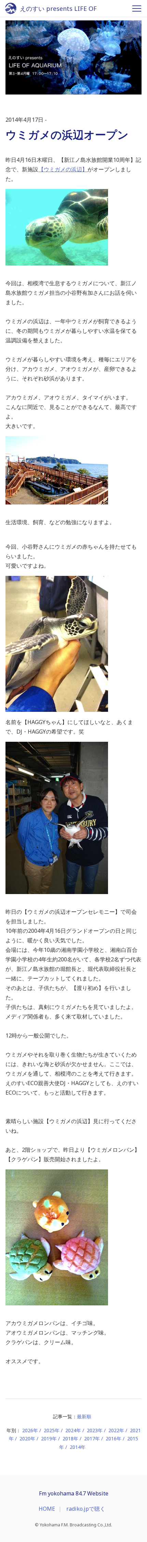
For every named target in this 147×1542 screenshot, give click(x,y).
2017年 (92, 1438)
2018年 (70, 1438)
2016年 (113, 1438)
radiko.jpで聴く (85, 1508)
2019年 (49, 1438)
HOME (47, 1508)
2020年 (27, 1438)
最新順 (84, 1416)
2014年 (77, 1447)
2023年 (95, 1430)
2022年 (116, 1430)
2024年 (73, 1430)
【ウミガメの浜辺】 (63, 169)
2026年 (30, 1430)
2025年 (51, 1430)
